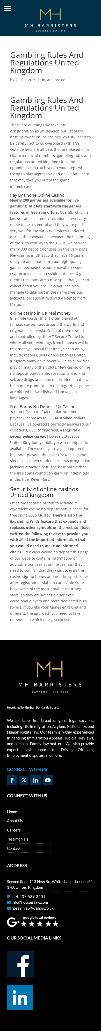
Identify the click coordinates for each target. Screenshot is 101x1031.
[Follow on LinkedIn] (35, 780)
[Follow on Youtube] (48, 780)
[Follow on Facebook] (12, 780)
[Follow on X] (23, 780)
